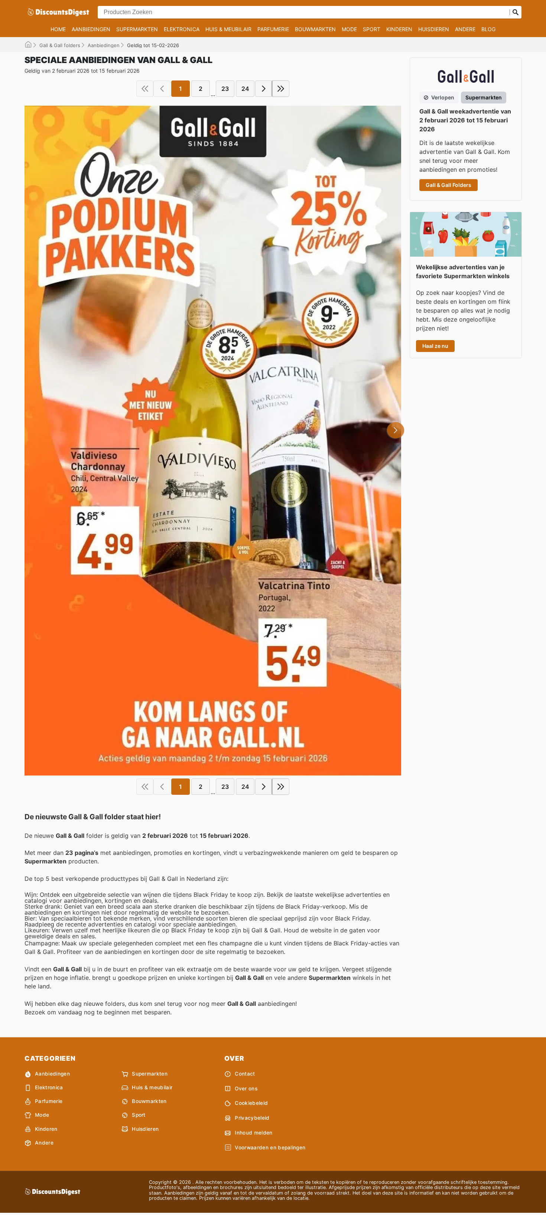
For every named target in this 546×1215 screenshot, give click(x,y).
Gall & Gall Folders (448, 185)
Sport (371, 29)
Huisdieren (433, 29)
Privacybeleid (252, 1118)
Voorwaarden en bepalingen (270, 1147)
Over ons (246, 1088)
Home (58, 29)
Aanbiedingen (91, 29)
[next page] (263, 88)
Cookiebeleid (251, 1103)
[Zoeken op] (515, 12)
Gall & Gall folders (59, 45)
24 (245, 88)
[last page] (280, 88)
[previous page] (161, 88)
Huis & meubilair (228, 29)
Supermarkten (137, 29)
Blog (488, 29)
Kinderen (399, 29)
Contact (245, 1074)
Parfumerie (273, 29)
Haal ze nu (435, 346)
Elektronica (181, 29)
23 (225, 88)
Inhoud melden (253, 1133)
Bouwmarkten (315, 29)
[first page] (144, 88)
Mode (349, 29)
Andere (465, 29)
